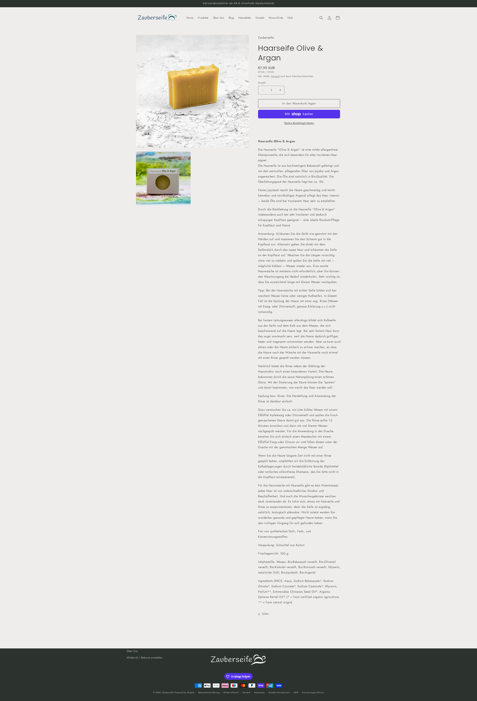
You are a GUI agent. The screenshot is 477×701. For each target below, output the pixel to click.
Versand (275, 76)
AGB (296, 692)
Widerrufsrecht (230, 692)
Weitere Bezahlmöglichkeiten (299, 123)
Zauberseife (168, 692)
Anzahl (262, 82)
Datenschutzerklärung (209, 692)
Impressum (259, 692)
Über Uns (132, 651)
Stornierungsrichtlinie (313, 692)
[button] (321, 18)
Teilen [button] (265, 614)
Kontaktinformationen (279, 692)
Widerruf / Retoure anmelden (144, 657)
